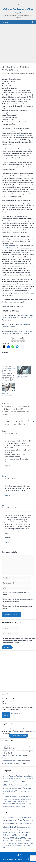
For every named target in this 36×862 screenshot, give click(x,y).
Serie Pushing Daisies (17, 845)
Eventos (4, 791)
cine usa (20, 827)
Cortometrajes (22, 781)
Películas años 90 (11, 843)
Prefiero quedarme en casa (10, 704)
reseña (27, 843)
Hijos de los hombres (22, 333)
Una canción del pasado (19, 317)
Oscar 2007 (8, 801)
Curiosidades (23, 785)
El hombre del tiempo (25, 331)
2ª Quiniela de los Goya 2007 (13, 409)
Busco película (6, 763)
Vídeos (18, 806)
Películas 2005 (25, 832)
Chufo (4, 476)
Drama (4, 830)
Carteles (22, 778)
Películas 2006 (25, 406)
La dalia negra (24, 315)
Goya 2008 (18, 794)
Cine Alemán (24, 817)
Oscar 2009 (24, 801)
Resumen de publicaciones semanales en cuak (17, 640)
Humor (5, 796)
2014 (13, 817)
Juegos (22, 796)
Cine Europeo (12, 823)
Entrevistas (20, 788)
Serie (10, 806)
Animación (26, 776)
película (21, 830)
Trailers (13, 806)
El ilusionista (20, 135)
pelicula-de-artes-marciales (10, 760)
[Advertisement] (18, 43)
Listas (26, 796)
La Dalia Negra (8, 248)
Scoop (32, 315)
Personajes (22, 803)
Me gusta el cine (8, 702)
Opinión (25, 799)
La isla (10, 320)
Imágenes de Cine (14, 796)
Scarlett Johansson (8, 245)
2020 (7, 776)
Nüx (3, 505)
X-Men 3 (26, 324)
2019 (4, 776)
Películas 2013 (24, 840)
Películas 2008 (8, 838)
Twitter (26, 859)
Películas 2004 (15, 832)
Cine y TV (13, 781)
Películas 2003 (6, 832)
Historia (28, 794)
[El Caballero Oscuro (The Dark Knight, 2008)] (24, 370)
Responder (7, 465)
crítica (28, 827)
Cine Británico (8, 406)
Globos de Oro (11, 794)
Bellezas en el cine (13, 778)
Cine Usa (16, 406)
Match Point (6, 317)
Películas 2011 (9, 840)
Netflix (17, 830)
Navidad (13, 830)
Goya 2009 (23, 794)
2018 (19, 817)
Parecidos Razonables (10, 804)
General (8, 830)
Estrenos (7, 403)
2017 (16, 817)
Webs (23, 806)
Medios (30, 796)
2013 (7, 817)
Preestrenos (21, 843)
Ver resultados (15, 713)
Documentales (13, 788)
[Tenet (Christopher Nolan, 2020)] (8, 387)
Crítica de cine (10, 784)
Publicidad (28, 803)
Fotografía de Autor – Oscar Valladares (14, 746)
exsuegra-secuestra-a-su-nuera (11, 756)
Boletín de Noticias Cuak (11, 642)
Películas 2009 (20, 838)
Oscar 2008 (16, 801)
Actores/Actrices (15, 776)
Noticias (15, 799)
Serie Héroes (8, 845)
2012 (4, 817)
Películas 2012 (17, 840)
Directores (6, 788)
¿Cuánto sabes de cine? (18, 735)
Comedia (24, 827)
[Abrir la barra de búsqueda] (32, 22)
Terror (23, 845)
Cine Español (28, 778)
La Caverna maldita (19, 252)
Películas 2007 (21, 835)
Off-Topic (20, 799)
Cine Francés (24, 823)
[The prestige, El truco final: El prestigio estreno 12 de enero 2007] (9, 374)
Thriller (28, 845)
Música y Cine (7, 799)
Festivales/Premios (14, 791)
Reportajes (6, 806)
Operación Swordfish (8, 326)
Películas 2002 (26, 830)
